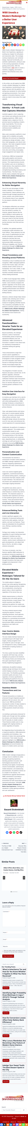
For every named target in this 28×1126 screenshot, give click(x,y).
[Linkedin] (12, 45)
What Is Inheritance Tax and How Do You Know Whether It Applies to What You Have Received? (14, 972)
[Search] (24, 964)
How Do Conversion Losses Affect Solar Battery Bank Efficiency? (14, 1020)
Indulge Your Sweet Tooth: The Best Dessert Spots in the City (14, 1067)
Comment (6, 911)
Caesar (6, 872)
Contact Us (6, 1122)
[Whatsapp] (23, 45)
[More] (3, 47)
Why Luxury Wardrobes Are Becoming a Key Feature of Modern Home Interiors (14, 1043)
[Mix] (20, 45)
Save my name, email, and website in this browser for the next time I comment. (14, 951)
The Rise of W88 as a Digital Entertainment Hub (7, 847)
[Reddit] (9, 45)
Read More (6, 988)
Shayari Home (5, 7)
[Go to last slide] (4, 877)
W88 (12, 67)
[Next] (24, 877)
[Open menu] (26, 2)
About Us (13, 1122)
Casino (12, 7)
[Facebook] (3, 45)
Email (5, 939)
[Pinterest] (15, 45)
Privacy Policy (21, 1122)
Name (5, 932)
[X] (6, 45)
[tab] (12, 891)
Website (5, 946)
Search (4, 1107)
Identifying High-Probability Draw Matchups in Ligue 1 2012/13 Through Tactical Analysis (14, 996)
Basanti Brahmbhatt (14, 809)
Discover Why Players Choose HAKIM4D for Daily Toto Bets (21, 848)
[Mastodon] (17, 45)
